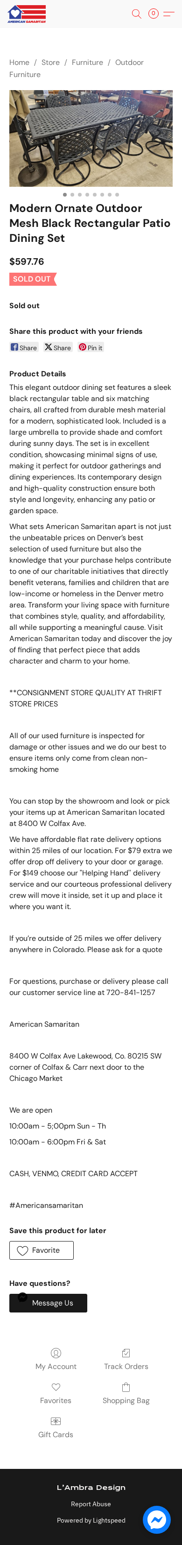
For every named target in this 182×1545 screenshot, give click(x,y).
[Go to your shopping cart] (156, 14)
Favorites (55, 1400)
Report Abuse (91, 1504)
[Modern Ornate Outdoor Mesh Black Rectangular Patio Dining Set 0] (91, 138)
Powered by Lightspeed (91, 1520)
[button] (27, 14)
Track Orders (126, 1366)
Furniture (87, 62)
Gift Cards (55, 1434)
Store (51, 62)
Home (19, 62)
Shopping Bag (126, 1400)
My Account (56, 1366)
